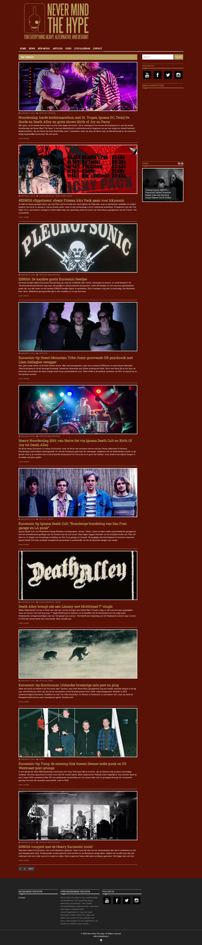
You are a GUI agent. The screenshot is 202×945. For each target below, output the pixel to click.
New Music (44, 48)
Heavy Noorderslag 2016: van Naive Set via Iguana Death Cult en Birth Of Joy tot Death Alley (75, 442)
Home (23, 48)
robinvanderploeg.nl (101, 936)
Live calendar (82, 48)
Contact (97, 48)
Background (54, 275)
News (32, 48)
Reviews (52, 113)
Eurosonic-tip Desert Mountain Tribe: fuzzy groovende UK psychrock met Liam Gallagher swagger (76, 359)
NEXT (31, 869)
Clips (41, 196)
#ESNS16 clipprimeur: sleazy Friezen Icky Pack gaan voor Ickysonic (71, 200)
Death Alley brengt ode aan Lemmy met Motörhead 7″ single (66, 606)
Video (68, 48)
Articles (58, 48)
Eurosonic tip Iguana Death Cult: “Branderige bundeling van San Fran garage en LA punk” (73, 525)
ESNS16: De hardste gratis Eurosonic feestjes (53, 279)
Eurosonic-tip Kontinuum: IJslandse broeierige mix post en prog (69, 685)
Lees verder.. (24, 138)
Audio (41, 602)
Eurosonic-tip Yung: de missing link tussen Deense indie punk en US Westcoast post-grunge (72, 765)
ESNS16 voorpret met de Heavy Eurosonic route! (56, 846)
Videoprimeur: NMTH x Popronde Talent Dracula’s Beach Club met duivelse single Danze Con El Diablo (158, 194)
